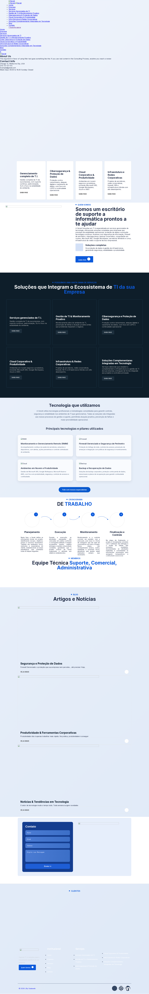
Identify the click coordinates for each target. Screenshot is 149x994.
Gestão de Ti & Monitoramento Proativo (24, 13)
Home (11, 5)
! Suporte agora (15, 27)
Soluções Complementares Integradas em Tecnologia (29, 21)
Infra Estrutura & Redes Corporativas (23, 19)
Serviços (12, 9)
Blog (10, 23)
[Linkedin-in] (127, 988)
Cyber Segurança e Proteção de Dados (15, 40)
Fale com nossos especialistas (74, 490)
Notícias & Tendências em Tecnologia (44, 801)
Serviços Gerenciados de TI (19, 11)
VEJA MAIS (24, 672)
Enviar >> (47, 866)
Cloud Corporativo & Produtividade (22, 17)
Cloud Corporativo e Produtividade (13, 42)
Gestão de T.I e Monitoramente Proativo (15, 38)
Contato (12, 25)
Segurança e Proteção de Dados (41, 663)
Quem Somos (26, 968)
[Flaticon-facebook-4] (114, 988)
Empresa (12, 7)
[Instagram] (121, 988)
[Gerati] (12, 1)
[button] (45, 445)
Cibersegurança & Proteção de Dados (23, 15)
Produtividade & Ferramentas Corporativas (48, 732)
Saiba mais (82, 260)
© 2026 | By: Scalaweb (27, 988)
